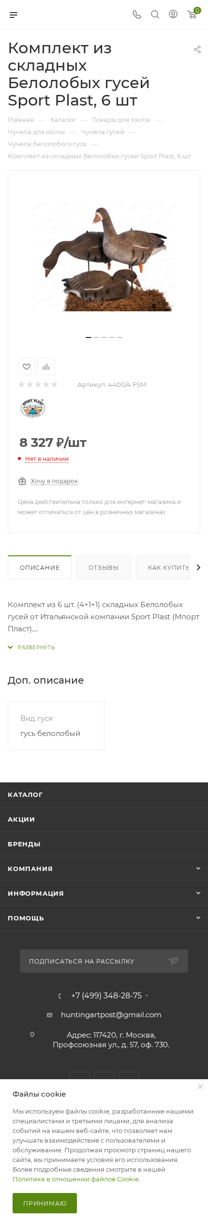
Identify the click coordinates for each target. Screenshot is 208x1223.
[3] (37, 385)
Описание (39, 567)
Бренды (24, 844)
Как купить (169, 567)
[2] (29, 385)
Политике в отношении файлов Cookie (76, 1179)
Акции (21, 819)
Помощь (26, 918)
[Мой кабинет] (173, 15)
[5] (54, 385)
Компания (30, 868)
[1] (21, 385)
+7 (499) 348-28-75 (106, 996)
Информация (36, 893)
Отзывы (104, 567)
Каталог (25, 794)
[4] (46, 385)
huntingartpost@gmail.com (111, 1014)
